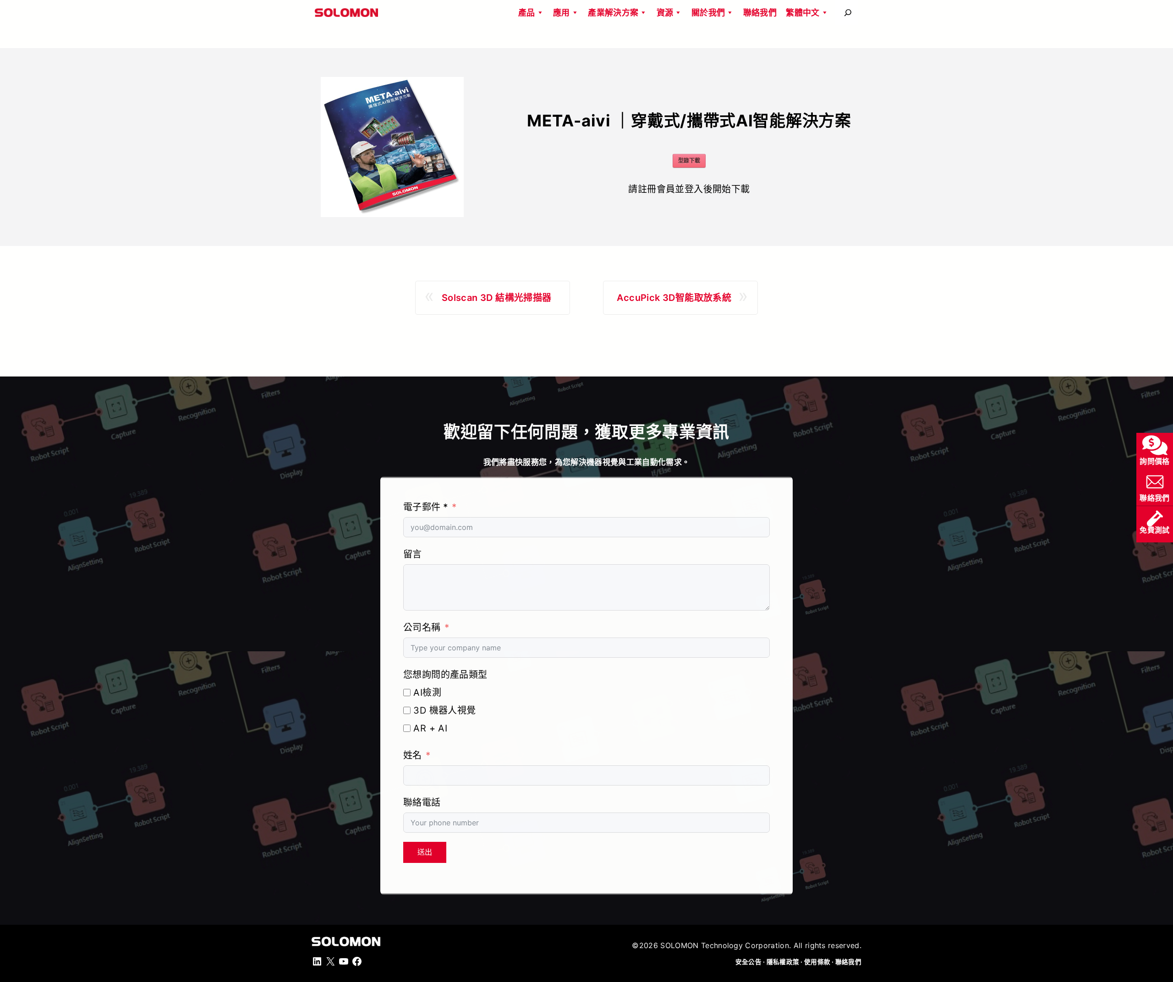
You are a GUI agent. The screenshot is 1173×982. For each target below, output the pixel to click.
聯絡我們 (760, 12)
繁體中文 (802, 12)
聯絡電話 (422, 802)
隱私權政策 (783, 962)
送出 (424, 852)
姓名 (412, 755)
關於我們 (708, 12)
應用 (561, 12)
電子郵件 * (425, 507)
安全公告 (748, 962)
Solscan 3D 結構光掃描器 (497, 297)
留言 (412, 554)
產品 (526, 12)
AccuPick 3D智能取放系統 (674, 297)
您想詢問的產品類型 (445, 674)
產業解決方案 (613, 12)
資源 (665, 12)
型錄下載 (689, 160)
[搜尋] (848, 12)
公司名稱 (422, 627)
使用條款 (817, 962)
